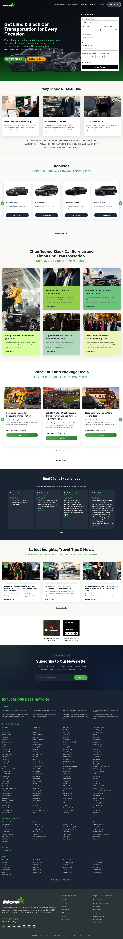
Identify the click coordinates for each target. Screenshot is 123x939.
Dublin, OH (5, 864)
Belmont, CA (66, 737)
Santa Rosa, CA (97, 754)
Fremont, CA (36, 747)
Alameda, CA (66, 734)
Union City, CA (6, 803)
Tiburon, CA (66, 800)
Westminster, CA (37, 839)
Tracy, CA (96, 800)
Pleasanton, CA (97, 788)
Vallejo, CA (66, 803)
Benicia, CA (96, 737)
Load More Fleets (61, 234)
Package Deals (73, 4)
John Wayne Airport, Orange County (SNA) (75, 714)
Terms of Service (88, 936)
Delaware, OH (97, 860)
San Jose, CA (6, 730)
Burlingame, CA (6, 742)
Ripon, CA (66, 791)
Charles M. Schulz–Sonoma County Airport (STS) (105, 711)
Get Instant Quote (36, 59)
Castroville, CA (67, 764)
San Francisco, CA (98, 727)
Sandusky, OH (67, 872)
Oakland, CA (36, 727)
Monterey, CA (6, 727)
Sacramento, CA (67, 727)
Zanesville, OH (6, 874)
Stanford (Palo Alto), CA (100, 798)
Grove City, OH (67, 867)
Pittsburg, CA (36, 752)
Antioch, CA (5, 737)
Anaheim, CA (66, 822)
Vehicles (93, 4)
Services (84, 4)
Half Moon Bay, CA (98, 732)
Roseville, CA (6, 759)
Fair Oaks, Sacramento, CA (40, 810)
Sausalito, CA (36, 798)
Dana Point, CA (67, 824)
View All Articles (61, 608)
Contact (101, 4)
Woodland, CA (67, 805)
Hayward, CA (36, 732)
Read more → (9, 351)
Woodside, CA (97, 803)
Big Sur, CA (96, 764)
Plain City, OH (6, 867)
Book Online (65, 919)
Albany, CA (36, 737)
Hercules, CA (6, 776)
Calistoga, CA (36, 742)
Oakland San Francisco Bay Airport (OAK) (45, 710)
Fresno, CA (66, 812)
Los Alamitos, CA (68, 831)
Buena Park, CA (6, 824)
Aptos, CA (66, 759)
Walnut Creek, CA (68, 756)
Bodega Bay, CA (68, 739)
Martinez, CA (6, 781)
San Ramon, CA (97, 795)
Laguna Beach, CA (68, 829)
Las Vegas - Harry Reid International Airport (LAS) (75, 717)
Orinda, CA (5, 786)
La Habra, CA (6, 829)
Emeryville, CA (97, 744)
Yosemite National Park (69, 810)
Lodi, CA (35, 759)
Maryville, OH (6, 862)
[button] (120, 203)
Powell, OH (36, 867)
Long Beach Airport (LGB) (40, 716)
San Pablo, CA (6, 754)
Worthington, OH (68, 862)
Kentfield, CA (36, 776)
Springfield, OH (97, 862)
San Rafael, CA (67, 795)
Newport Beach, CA (8, 834)
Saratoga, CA (6, 798)
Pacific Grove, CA (38, 761)
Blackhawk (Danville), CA (40, 739)
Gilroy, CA (66, 732)
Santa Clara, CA (37, 754)
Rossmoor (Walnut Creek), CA (102, 791)
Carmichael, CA (97, 808)
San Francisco (73, 640)
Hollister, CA (5, 766)
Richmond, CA (37, 791)
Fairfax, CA (96, 773)
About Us (64, 900)
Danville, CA (66, 771)
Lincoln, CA (96, 810)
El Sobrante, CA (37, 773)
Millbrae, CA (96, 778)
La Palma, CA (36, 829)
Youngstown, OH (98, 872)
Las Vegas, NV (6, 850)
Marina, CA (5, 764)
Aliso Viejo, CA (37, 822)
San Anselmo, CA (7, 793)
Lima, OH (4, 872)
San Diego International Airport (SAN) (13, 716)
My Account (114, 4)
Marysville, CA (97, 812)
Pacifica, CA (36, 786)
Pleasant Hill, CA (67, 788)
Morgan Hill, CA (67, 749)
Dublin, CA (66, 744)
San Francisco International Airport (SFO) (14, 710)
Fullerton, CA (6, 827)
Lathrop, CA (66, 747)
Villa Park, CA (6, 839)
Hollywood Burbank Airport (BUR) (103, 714)
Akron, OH (5, 860)
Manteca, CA (36, 778)
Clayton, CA (96, 742)
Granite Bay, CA (37, 808)
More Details (17, 215)
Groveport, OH (97, 867)
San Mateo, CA (37, 795)
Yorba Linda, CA (67, 839)
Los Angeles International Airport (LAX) (44, 714)
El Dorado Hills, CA (7, 808)
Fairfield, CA (5, 747)
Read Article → (9, 599)
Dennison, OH (97, 864)
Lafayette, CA (67, 776)
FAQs (63, 913)
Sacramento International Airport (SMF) (74, 710)
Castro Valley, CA (98, 769)
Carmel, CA (5, 761)
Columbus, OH (67, 860)
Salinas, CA (96, 752)
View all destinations (61, 880)
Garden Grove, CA (38, 827)
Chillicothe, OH (37, 872)
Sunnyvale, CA (37, 800)
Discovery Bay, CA (98, 771)
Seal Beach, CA (6, 841)
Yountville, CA (37, 730)
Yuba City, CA (6, 812)
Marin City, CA (67, 778)
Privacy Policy (78, 936)
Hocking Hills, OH (98, 869)
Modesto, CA (6, 749)
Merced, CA (36, 812)
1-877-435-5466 (16, 59)
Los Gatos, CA (6, 778)
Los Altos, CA (97, 776)
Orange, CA (36, 834)
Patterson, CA (97, 749)
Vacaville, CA (36, 803)
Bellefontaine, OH (38, 864)
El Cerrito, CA (6, 773)
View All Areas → (98, 922)
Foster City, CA (37, 766)
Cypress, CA (36, 824)
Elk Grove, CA (97, 756)
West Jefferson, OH (8, 869)
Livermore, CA (97, 747)
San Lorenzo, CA (7, 795)
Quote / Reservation (58, 4)
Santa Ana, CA (67, 836)
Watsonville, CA (97, 759)
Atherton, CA (36, 769)
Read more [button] (13, 510)
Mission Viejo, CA (98, 831)
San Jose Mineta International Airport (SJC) (15, 714)
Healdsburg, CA (98, 730)
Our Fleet (64, 903)
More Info (22, 435)
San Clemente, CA (7, 836)
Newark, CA (36, 783)
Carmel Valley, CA (68, 752)
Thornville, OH (37, 860)
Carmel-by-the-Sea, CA (70, 742)
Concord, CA (6, 744)
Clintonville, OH (37, 869)
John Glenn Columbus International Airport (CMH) (105, 717)
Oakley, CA (96, 783)
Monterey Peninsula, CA (70, 766)
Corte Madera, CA (38, 744)
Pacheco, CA (6, 791)
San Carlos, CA (67, 793)
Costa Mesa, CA (7, 822)
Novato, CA (66, 783)
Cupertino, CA (6, 771)
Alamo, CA (96, 734)
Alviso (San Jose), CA (8, 769)
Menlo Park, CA (37, 781)
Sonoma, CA (5, 756)
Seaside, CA (96, 761)
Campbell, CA (67, 769)
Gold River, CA (97, 805)
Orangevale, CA (7, 810)
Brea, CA (95, 822)
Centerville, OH (67, 864)
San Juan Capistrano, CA (40, 836)
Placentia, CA (67, 834)
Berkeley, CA (6, 739)
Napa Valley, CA (37, 734)
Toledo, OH (66, 869)
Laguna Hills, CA (98, 829)
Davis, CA (35, 749)
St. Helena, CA (67, 730)
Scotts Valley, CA (68, 798)
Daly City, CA (36, 771)
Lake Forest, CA (37, 831)
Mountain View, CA (7, 734)
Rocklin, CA (5, 732)
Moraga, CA (5, 783)
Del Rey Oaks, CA (38, 764)
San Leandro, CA (98, 793)
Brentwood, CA (97, 739)
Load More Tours (61, 460)
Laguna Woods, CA (8, 831)
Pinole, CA (36, 788)
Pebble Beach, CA (68, 761)
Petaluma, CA (6, 752)
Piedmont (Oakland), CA (9, 788)
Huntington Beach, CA (69, 827)
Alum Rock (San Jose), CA (101, 766)
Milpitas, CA (96, 781)
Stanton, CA (96, 836)
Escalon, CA (66, 773)
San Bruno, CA (37, 793)
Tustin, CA (96, 839)
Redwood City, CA (98, 786)
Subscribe (80, 678)
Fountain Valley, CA (98, 824)
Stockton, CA (36, 756)
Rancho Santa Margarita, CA (101, 834)
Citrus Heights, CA (68, 808)
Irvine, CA (96, 827)
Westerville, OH (37, 862)
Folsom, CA (5, 805)
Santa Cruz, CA (67, 754)
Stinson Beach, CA (7, 800)
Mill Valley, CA (67, 781)
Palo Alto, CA (67, 786)
